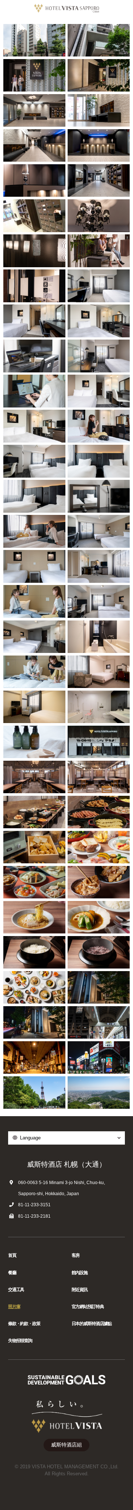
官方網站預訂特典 (88, 1306)
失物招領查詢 (20, 1340)
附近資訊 (80, 1289)
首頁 (12, 1255)
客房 (76, 1255)
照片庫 (14, 1306)
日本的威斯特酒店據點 (92, 1323)
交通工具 (16, 1289)
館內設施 (80, 1272)
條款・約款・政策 (24, 1323)
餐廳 (12, 1272)
